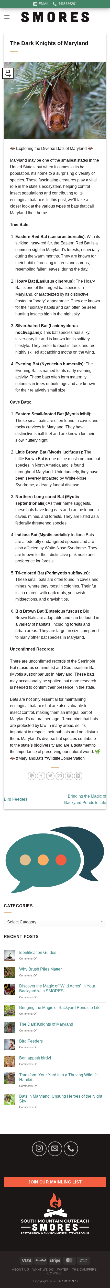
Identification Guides (37, 952)
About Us (20, 1269)
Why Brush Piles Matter (40, 969)
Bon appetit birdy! (35, 1058)
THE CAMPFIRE (84, 1269)
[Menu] (7, 17)
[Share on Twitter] (50, 776)
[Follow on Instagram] (39, 1148)
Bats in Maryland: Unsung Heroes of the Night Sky (60, 1098)
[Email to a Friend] (60, 776)
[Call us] (71, 1148)
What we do (43, 1269)
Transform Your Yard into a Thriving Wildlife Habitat (58, 1077)
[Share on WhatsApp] (32, 776)
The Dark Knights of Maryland (46, 1024)
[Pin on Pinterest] (69, 776)
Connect (55, 1273)
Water (63, 1269)
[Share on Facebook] (41, 776)
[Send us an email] (55, 1148)
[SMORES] (55, 16)
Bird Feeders (31, 1041)
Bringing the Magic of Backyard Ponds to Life (60, 1007)
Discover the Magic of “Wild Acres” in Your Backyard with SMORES (57, 988)
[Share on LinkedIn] (78, 776)
